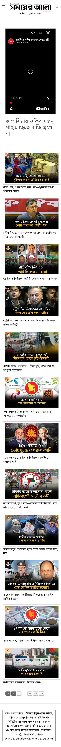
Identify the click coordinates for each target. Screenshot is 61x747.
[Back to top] (56, 740)
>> (41, 693)
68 (30, 693)
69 (35, 693)
